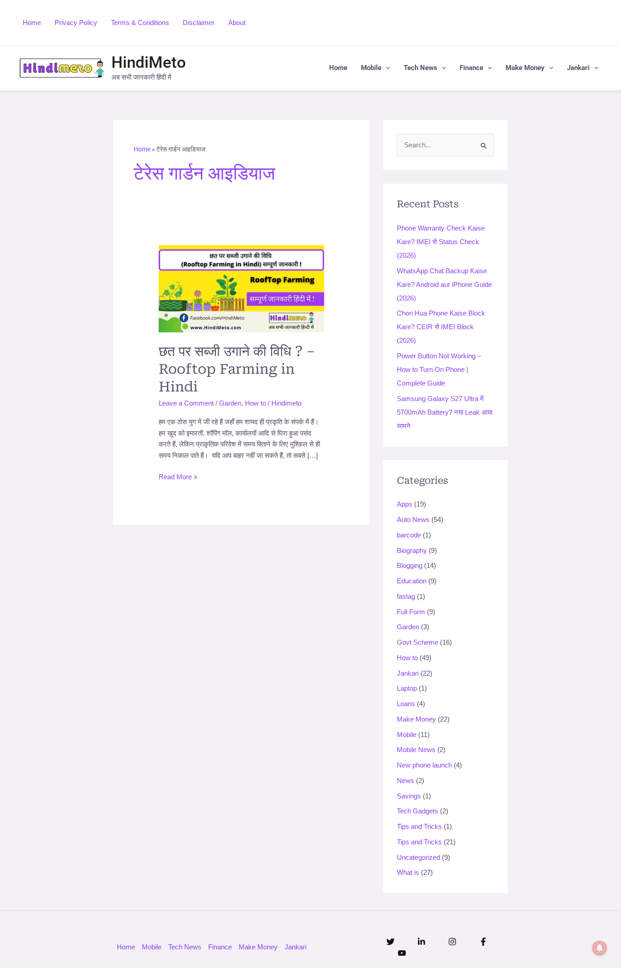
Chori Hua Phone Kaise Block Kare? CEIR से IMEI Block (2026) (441, 327)
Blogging (409, 566)
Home (32, 22)
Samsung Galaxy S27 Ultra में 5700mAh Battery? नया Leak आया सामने (444, 412)
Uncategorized (418, 857)
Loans (406, 703)
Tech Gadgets (417, 811)
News (405, 780)
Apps (404, 504)
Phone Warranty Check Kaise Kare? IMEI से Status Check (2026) (441, 241)
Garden (230, 403)
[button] (385, 68)
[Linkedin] (421, 942)
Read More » (178, 476)
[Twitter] (390, 942)
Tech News (420, 68)
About (236, 22)
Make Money (525, 68)
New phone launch (424, 765)
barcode (409, 535)
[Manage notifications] (599, 948)
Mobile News (416, 750)
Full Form (411, 612)
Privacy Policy (76, 22)
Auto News (413, 519)
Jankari (578, 68)
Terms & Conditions (140, 22)
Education (411, 581)
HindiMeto (148, 62)
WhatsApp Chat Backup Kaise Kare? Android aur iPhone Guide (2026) (444, 284)
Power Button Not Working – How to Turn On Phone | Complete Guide (439, 369)
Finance (471, 68)
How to (255, 403)
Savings (409, 796)
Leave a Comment (186, 403)
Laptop (407, 688)
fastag (406, 596)
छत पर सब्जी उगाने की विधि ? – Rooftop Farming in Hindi (237, 369)
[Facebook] (483, 942)
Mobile (371, 68)
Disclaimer (199, 22)
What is (408, 873)
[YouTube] (402, 953)
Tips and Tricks (419, 826)
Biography (412, 550)
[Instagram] (452, 942)
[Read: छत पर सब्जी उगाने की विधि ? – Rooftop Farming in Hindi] (241, 288)
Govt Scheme (417, 642)
